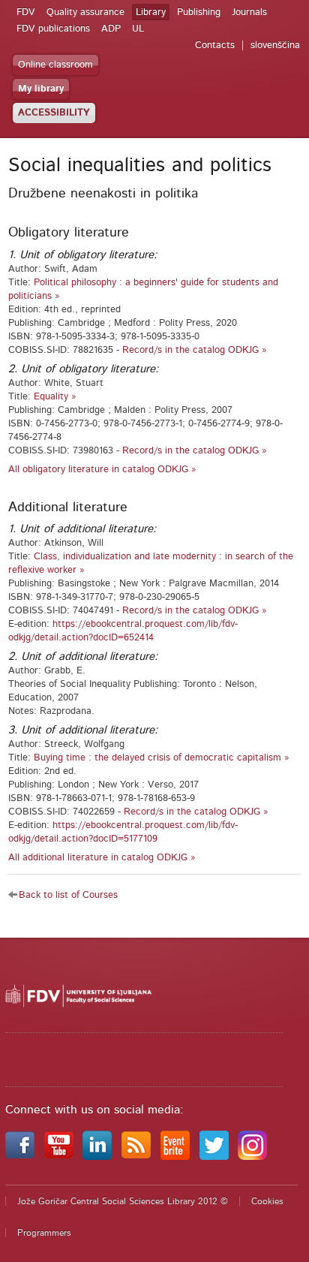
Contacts (215, 45)
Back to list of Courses (68, 895)
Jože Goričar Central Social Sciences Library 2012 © (122, 1201)
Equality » (55, 397)
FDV (25, 12)
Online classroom (55, 65)
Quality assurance (85, 12)
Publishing (198, 12)
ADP (111, 29)
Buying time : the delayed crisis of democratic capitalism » (162, 758)
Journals (249, 12)
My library (41, 89)
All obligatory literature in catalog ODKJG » (102, 469)
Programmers (44, 1232)
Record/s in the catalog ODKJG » (194, 350)
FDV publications (53, 29)
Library (151, 12)
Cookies (267, 1201)
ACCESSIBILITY (54, 113)
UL (138, 29)
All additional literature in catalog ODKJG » (102, 858)
